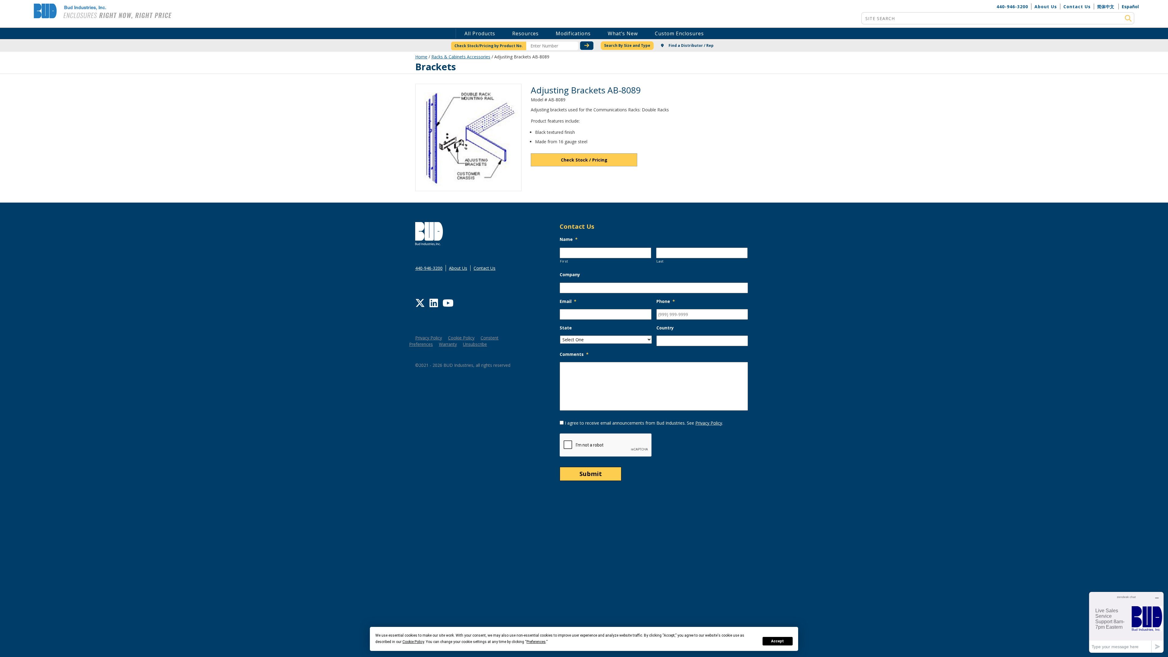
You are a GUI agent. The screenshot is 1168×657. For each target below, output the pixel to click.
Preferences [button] (536, 642)
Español (1130, 6)
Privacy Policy (428, 338)
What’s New (623, 33)
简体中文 (1105, 6)
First (564, 261)
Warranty (448, 344)
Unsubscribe (475, 344)
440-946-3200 (1012, 6)
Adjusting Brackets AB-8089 (586, 90)
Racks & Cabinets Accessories (460, 57)
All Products (479, 33)
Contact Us (1077, 6)
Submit (590, 474)
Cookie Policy (461, 338)
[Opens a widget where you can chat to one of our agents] (1126, 622)
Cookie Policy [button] (413, 642)
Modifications (573, 33)
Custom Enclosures (679, 33)
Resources (525, 33)
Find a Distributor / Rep (691, 45)
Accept (777, 641)
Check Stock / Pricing (584, 160)
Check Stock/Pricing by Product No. (488, 45)
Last (660, 261)
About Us (1045, 6)
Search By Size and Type (627, 45)
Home (421, 57)
